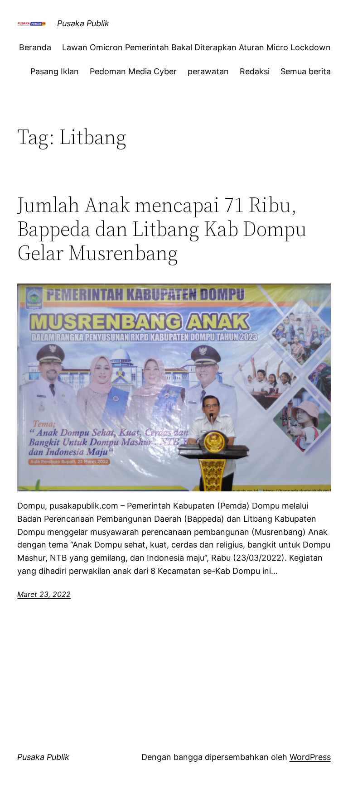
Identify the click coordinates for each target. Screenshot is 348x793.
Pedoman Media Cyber (133, 71)
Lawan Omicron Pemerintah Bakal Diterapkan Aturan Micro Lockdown (196, 47)
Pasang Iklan (54, 71)
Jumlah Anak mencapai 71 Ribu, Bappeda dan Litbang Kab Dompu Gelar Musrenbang (162, 228)
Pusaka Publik (83, 23)
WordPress (310, 757)
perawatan (208, 71)
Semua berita (305, 71)
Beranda (35, 47)
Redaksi (255, 71)
